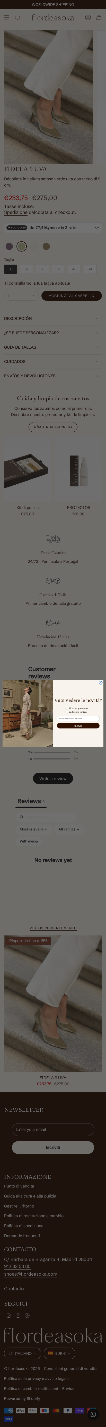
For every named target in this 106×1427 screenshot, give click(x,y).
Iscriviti (78, 725)
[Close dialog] (100, 682)
